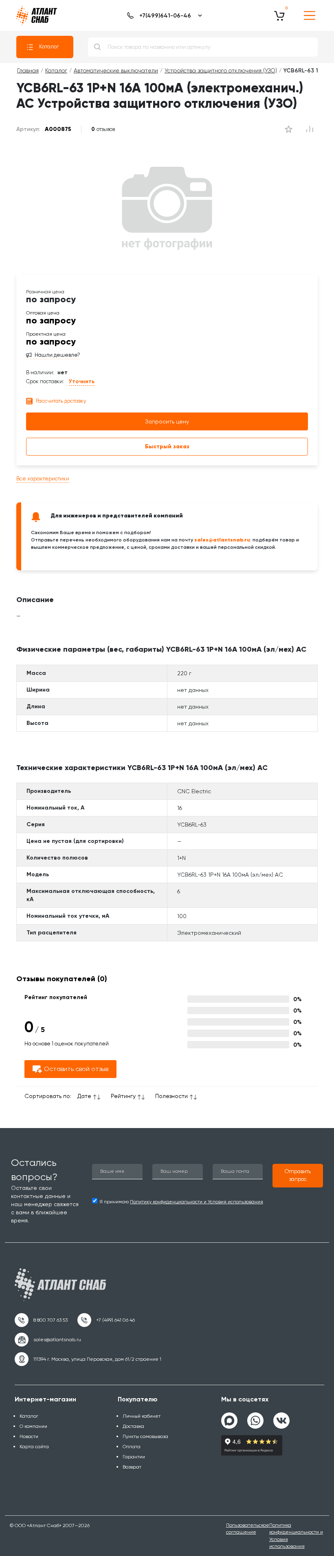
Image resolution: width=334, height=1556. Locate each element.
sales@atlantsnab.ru (222, 540)
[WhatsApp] (255, 1417)
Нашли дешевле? (57, 355)
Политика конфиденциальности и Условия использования (296, 1535)
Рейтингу (123, 1096)
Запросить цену (167, 421)
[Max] (229, 1420)
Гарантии (134, 1457)
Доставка (133, 1426)
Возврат (132, 1467)
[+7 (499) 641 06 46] (106, 1320)
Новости (29, 1436)
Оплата (132, 1446)
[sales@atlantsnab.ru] (48, 1339)
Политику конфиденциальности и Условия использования (196, 1202)
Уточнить (81, 381)
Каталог (49, 47)
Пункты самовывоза (145, 1436)
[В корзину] (279, 15)
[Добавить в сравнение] (288, 129)
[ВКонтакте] (281, 1417)
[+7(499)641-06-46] (163, 15)
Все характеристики (42, 479)
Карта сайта (34, 1446)
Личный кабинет (141, 1416)
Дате (84, 1096)
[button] (297, 1175)
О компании (33, 1426)
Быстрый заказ (167, 446)
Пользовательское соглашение (247, 1528)
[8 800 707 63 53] (41, 1320)
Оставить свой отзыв (76, 1069)
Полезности (171, 1096)
